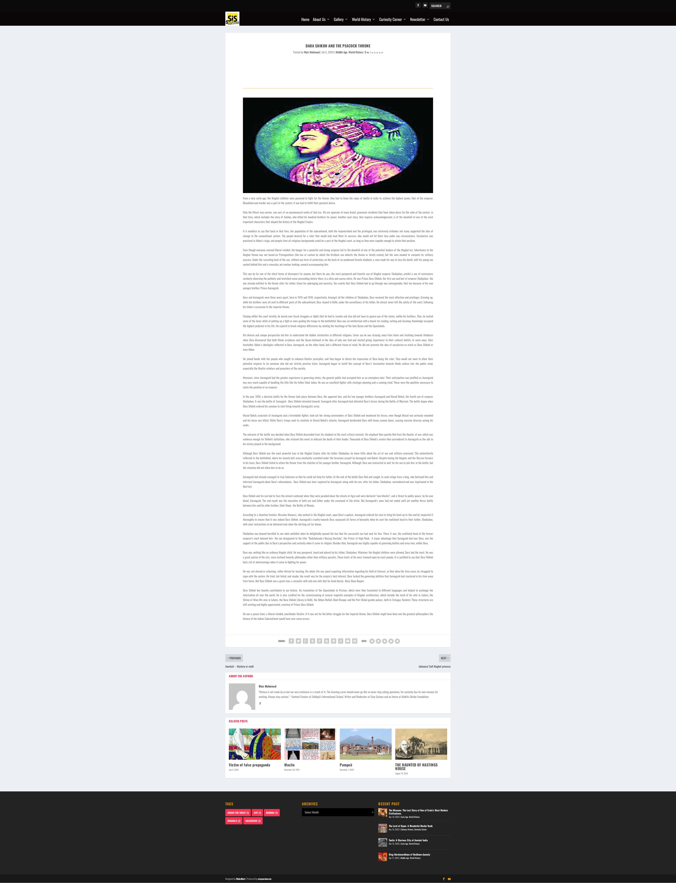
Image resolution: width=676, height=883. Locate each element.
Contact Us (441, 20)
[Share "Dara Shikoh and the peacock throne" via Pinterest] (319, 641)
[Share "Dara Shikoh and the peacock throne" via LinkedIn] (326, 641)
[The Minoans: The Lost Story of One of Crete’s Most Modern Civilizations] (382, 812)
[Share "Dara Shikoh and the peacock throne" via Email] (347, 641)
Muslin (289, 764)
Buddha (272, 812)
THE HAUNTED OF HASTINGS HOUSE (416, 766)
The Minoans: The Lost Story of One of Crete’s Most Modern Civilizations (418, 811)
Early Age (404, 816)
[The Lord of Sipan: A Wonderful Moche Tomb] (382, 828)
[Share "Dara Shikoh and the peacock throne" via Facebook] (291, 641)
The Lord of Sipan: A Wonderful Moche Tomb (411, 826)
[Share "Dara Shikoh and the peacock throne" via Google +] (305, 641)
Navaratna (253, 821)
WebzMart (240, 879)
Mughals (233, 821)
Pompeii (346, 764)
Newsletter (417, 20)
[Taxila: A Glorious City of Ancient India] (382, 842)
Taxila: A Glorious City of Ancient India (408, 840)
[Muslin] (310, 744)
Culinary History (407, 829)
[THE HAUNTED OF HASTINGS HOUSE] (421, 744)
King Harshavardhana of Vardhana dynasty (409, 854)
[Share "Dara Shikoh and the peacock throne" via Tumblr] (312, 641)
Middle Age (341, 52)
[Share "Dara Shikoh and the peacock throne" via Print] (354, 641)
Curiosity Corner (390, 20)
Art (257, 812)
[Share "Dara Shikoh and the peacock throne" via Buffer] (333, 641)
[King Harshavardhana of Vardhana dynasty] (382, 856)
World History (361, 20)
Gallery (339, 20)
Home (305, 20)
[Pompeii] (366, 744)
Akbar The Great (238, 812)
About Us (319, 20)
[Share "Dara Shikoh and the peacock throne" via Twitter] (298, 641)
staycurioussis (264, 879)
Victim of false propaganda (249, 764)
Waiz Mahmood (312, 52)
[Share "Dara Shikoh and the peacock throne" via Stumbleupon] (340, 641)
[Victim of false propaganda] (255, 744)
